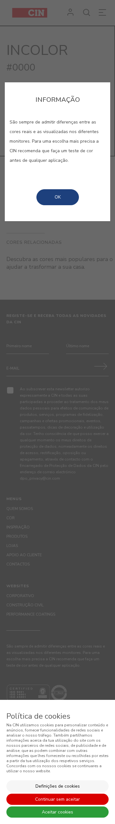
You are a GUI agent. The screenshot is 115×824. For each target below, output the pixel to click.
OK (58, 197)
